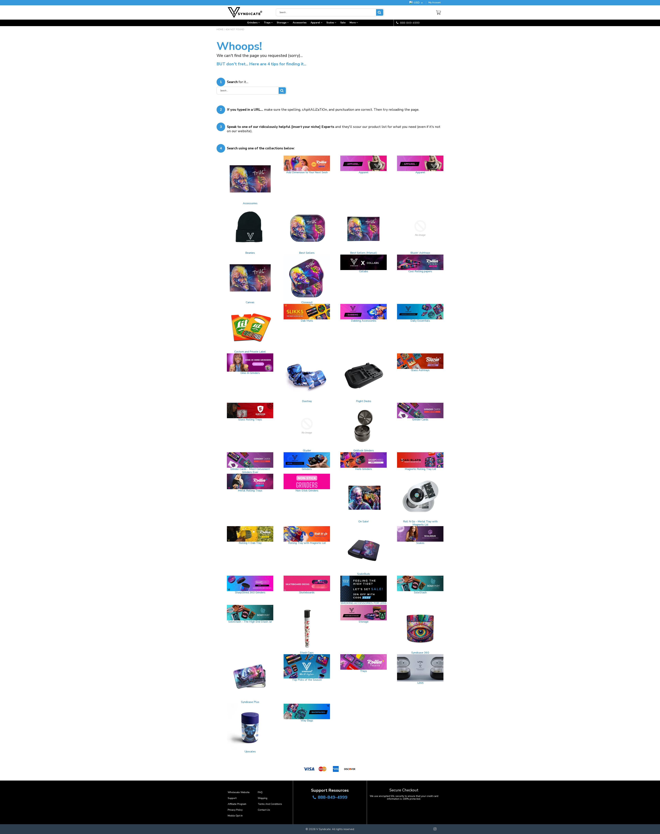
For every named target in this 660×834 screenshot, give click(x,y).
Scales (330, 22)
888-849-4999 (409, 22)
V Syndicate (323, 829)
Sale (342, 22)
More (353, 22)
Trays (267, 22)
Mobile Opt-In (235, 815)
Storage (282, 22)
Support (232, 798)
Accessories (299, 22)
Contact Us (264, 809)
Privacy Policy (235, 809)
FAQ (260, 792)
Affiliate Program (237, 804)
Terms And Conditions (270, 804)
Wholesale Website (239, 792)
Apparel (316, 22)
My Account (434, 3)
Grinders (252, 22)
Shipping (262, 798)
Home (220, 29)
